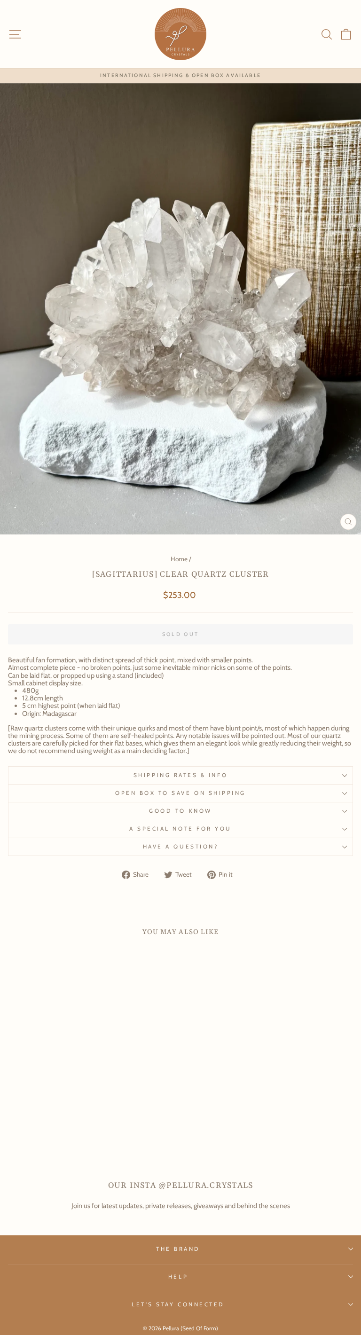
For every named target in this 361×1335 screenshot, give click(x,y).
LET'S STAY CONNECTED (178, 1304)
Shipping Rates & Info (180, 775)
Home (179, 559)
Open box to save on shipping (180, 793)
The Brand (178, 1249)
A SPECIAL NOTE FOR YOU (180, 828)
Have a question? (181, 846)
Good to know (180, 811)
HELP (178, 1276)
